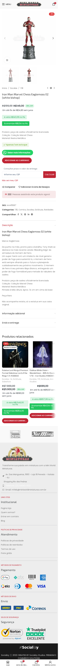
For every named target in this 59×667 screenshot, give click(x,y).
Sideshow (6, 381)
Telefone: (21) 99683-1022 (18, 485)
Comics (22, 209)
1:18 (21, 88)
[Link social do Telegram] (32, 214)
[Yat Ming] (42, 434)
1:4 (11, 379)
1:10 (38, 379)
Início (4, 88)
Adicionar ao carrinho (17, 160)
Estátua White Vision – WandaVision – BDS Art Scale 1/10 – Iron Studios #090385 (42, 373)
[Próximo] (54, 88)
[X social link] (21, 214)
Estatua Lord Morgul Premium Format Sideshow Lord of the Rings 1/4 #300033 (15, 373)
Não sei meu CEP (10, 180)
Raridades (48, 209)
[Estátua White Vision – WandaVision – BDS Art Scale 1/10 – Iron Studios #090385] (43, 354)
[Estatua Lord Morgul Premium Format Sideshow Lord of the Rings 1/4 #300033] (15, 354)
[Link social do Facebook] (18, 214)
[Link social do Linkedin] (28, 214)
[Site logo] (29, 4)
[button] (5, 38)
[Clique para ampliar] (7, 60)
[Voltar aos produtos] (51, 88)
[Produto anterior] (47, 88)
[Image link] (17, 453)
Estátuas (39, 209)
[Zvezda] (15, 434)
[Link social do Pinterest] (25, 214)
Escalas (13, 88)
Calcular (49, 174)
